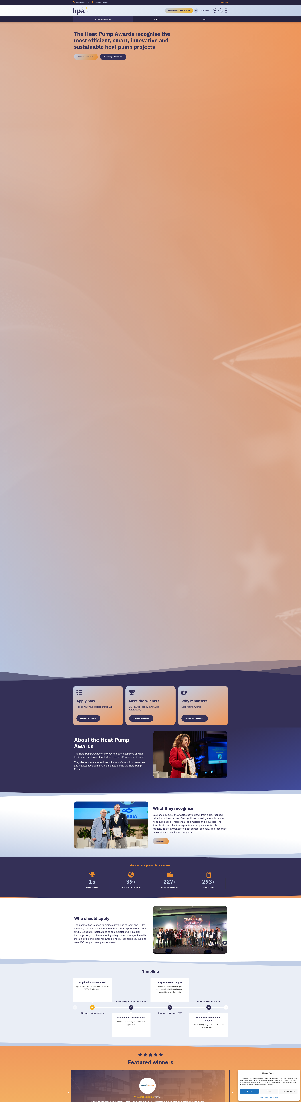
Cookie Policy (263, 1097)
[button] (233, 1093)
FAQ (204, 19)
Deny (269, 1091)
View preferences (288, 1091)
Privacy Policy (273, 1097)
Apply (156, 19)
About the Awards (103, 19)
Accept (249, 1091)
